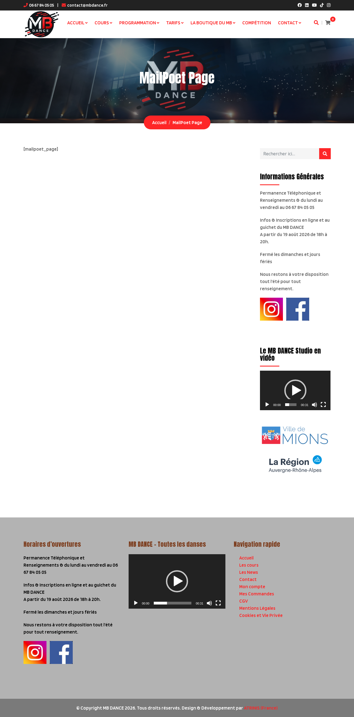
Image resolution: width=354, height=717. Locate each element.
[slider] (290, 404)
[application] (295, 390)
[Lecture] (267, 404)
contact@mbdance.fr (87, 5)
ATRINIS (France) (261, 708)
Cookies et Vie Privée (261, 615)
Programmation (137, 22)
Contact (288, 22)
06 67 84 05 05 (41, 5)
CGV (243, 601)
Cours (102, 22)
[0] (327, 22)
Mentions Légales (257, 608)
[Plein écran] (323, 404)
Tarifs (173, 22)
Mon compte (252, 586)
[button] (295, 391)
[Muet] (314, 404)
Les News (248, 572)
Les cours (249, 565)
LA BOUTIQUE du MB (211, 22)
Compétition (256, 22)
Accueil (75, 22)
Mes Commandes (256, 593)
